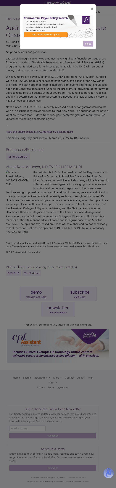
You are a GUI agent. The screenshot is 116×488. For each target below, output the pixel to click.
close (88, 43)
